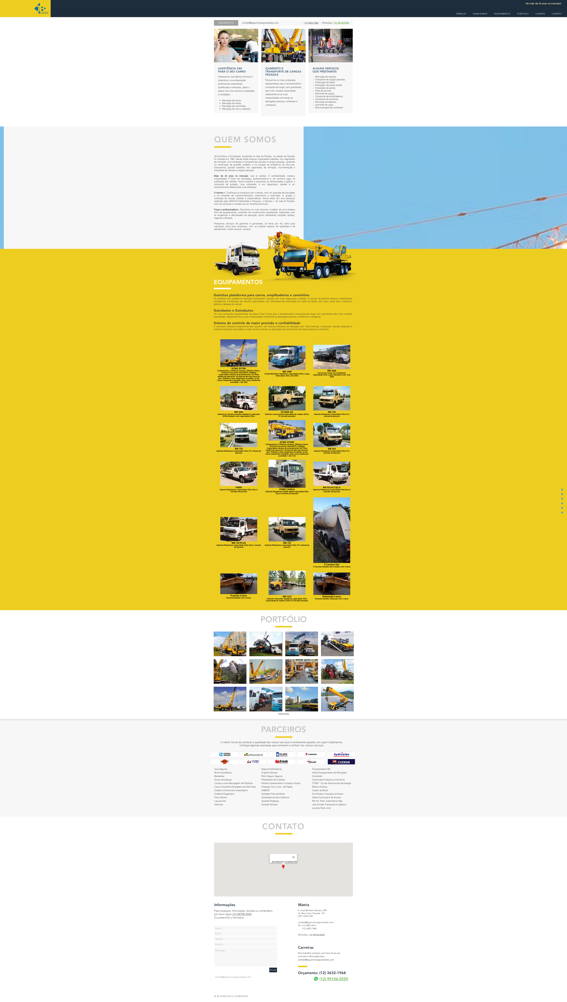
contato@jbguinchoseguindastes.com (260, 22)
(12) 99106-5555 (242, 914)
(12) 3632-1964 (311, 22)
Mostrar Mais (283, 714)
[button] (230, 644)
